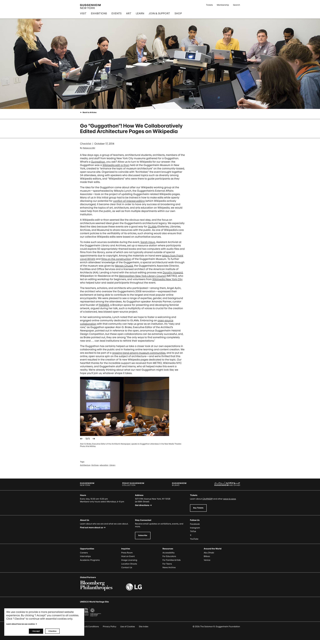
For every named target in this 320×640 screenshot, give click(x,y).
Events (117, 13)
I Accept (36, 631)
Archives (95, 465)
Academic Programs (90, 560)
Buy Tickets (198, 508)
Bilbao (207, 556)
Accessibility (168, 552)
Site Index (143, 626)
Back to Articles (89, 112)
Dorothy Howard (173, 272)
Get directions (142, 505)
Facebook (195, 524)
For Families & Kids (171, 560)
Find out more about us (91, 527)
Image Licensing (129, 560)
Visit (83, 13)
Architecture (85, 465)
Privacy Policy (109, 626)
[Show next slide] (93, 438)
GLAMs (152, 226)
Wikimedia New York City (167, 279)
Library (112, 465)
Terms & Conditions (89, 626)
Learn (140, 13)
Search (236, 5)
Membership (223, 5)
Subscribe (142, 535)
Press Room (127, 552)
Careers (84, 552)
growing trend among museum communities (138, 352)
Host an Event (128, 556)
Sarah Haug (147, 242)
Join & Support (159, 13)
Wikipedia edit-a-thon (115, 165)
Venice (207, 560)
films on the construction (116, 258)
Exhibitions (99, 13)
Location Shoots (129, 564)
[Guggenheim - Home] (90, 6)
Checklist (85, 143)
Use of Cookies (127, 626)
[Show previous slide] (81, 438)
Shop (178, 13)
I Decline (52, 631)
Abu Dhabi (209, 552)
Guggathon (98, 161)
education (104, 465)
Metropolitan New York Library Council (142, 275)
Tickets (209, 5)
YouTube (194, 539)
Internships (85, 556)
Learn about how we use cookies (20, 624)
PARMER (104, 304)
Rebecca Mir (89, 148)
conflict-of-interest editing (129, 200)
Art (128, 13)
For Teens (167, 564)
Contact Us (126, 567)
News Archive (169, 567)
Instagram (195, 527)
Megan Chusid (124, 265)
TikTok (193, 531)
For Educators (169, 556)
